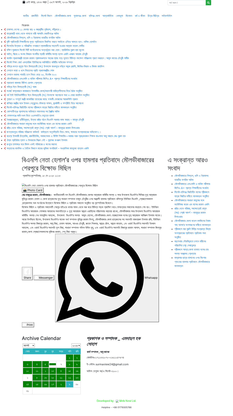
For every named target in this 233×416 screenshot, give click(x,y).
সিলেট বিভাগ (46, 15)
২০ (52, 377)
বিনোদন (129, 15)
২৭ (52, 384)
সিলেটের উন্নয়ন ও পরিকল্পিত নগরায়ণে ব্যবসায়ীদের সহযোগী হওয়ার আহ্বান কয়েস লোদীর (45, 45)
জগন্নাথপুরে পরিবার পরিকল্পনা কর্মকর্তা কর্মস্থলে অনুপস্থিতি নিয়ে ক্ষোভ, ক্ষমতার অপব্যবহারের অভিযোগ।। (53, 132)
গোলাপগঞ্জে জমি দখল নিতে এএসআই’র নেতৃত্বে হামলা (31, 115)
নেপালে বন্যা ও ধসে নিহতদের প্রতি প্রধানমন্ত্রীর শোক (30, 70)
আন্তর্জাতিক (108, 15)
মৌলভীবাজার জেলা (63, 15)
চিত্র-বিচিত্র (153, 15)
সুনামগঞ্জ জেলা (80, 15)
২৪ (27, 384)
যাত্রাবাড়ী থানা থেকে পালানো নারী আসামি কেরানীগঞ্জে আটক (32, 33)
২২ (69, 377)
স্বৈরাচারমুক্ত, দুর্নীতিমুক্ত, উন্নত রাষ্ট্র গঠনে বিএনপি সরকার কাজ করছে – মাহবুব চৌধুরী (45, 119)
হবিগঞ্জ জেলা (94, 15)
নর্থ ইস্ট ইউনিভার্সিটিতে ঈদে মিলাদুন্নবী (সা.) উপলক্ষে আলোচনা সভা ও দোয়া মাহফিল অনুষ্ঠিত (47, 95)
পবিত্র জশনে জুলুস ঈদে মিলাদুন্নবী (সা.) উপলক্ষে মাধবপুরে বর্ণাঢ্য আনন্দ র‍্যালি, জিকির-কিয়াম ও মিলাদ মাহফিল (55, 66)
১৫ (69, 371)
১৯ (45, 377)
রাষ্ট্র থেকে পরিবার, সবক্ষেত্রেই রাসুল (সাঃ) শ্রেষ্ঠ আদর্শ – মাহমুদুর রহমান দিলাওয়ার (42, 127)
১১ (37, 371)
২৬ (45, 384)
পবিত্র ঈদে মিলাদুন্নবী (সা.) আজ (21, 86)
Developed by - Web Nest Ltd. (116, 400)
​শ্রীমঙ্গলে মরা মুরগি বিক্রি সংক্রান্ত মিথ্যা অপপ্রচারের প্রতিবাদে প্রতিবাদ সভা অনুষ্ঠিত (192, 233)
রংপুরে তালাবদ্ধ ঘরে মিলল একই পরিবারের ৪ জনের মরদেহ (31, 144)
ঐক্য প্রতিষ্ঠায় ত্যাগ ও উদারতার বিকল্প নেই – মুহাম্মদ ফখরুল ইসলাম (36, 140)
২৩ (77, 377)
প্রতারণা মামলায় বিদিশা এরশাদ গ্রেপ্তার (24, 82)
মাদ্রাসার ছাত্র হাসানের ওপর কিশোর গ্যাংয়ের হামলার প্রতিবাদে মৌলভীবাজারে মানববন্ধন (192, 262)
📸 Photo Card (32, 190)
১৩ (52, 371)
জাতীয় (26, 15)
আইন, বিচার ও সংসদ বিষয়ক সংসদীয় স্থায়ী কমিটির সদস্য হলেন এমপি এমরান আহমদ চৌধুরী (47, 54)
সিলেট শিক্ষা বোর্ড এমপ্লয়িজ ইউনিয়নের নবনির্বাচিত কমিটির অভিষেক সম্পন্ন (39, 62)
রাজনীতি (34, 15)
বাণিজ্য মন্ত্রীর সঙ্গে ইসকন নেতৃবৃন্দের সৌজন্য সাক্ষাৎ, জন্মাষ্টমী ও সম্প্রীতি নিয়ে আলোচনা (44, 103)
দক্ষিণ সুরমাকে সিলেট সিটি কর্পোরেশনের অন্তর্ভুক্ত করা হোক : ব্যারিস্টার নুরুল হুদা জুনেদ (45, 50)
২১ (61, 377)
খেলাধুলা (119, 15)
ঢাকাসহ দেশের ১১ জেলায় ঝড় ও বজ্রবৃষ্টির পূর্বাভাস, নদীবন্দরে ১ (33, 29)
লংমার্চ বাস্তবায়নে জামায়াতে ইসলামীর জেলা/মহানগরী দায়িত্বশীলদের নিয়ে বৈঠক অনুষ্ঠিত (44, 91)
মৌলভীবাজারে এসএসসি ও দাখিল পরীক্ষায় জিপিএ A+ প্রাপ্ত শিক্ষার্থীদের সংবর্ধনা (41, 78)
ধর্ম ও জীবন (140, 15)
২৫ (37, 384)
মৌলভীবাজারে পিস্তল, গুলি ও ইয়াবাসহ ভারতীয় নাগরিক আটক (33, 37)
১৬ (77, 371)
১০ (27, 371)
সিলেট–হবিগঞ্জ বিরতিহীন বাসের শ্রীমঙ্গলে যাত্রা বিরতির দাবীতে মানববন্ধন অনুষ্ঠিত (41, 107)
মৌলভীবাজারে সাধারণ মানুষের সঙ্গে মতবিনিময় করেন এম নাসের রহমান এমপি (39, 123)
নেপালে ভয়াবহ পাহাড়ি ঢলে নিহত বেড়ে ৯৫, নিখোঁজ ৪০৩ (31, 74)
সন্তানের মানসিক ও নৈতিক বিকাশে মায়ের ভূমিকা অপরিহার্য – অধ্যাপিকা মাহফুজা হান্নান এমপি (47, 148)
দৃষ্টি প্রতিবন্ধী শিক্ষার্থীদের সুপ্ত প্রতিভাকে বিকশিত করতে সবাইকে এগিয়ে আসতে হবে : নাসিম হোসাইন (51, 41)
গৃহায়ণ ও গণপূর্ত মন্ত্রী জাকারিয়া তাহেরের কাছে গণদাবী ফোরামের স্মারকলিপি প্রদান (42, 99)
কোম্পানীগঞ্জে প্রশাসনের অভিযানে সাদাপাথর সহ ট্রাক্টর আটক (32, 111)
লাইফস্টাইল (167, 15)
